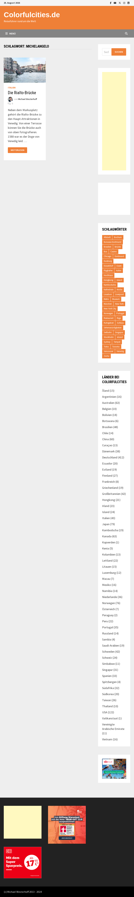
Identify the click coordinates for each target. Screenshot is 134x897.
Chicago (107, 256)
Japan (105, 524)
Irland (105, 506)
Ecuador (107, 463)
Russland (107, 633)
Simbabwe (108, 664)
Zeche (106, 356)
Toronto (116, 346)
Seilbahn (108, 332)
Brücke (118, 246)
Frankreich (108, 482)
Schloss (120, 322)
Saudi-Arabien (110, 645)
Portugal (120, 313)
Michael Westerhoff (27, 99)
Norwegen (108, 313)
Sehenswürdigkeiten (113, 327)
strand (120, 337)
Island (119, 280)
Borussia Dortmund (112, 242)
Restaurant (108, 318)
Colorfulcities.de (32, 15)
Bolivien (107, 415)
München (108, 303)
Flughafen (108, 270)
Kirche (119, 289)
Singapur (119, 332)
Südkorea (108, 694)
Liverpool (119, 294)
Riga (119, 318)
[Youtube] (115, 3)
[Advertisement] (114, 121)
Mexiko (106, 585)
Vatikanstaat (110, 718)
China (105, 439)
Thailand (107, 706)
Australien (108, 403)
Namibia (107, 591)
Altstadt (107, 237)
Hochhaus (108, 275)
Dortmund (119, 256)
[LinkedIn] (128, 3)
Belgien (106, 409)
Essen (119, 265)
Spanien (107, 676)
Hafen (118, 270)
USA (104, 712)
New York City (110, 308)
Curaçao (107, 445)
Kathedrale (108, 289)
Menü (12, 33)
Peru (105, 621)
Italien (12, 87)
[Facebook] (111, 3)
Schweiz (107, 658)
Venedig (120, 351)
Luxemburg (109, 573)
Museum (116, 299)
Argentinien (109, 397)
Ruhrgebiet (109, 322)
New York (119, 303)
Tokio (106, 346)
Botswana (108, 421)
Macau (106, 579)
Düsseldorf (108, 265)
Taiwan (106, 700)
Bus (105, 251)
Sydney (107, 341)
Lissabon (108, 294)
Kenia (105, 548)
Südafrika (108, 688)
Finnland (107, 475)
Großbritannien (111, 494)
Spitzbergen (109, 682)
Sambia (106, 639)
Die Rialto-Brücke (22, 92)
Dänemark (108, 451)
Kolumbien (108, 554)
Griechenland (110, 488)
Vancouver (108, 351)
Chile (105, 433)
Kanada (106, 536)
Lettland (107, 560)
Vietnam (107, 739)
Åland (105, 390)
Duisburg (108, 261)
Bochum (118, 237)
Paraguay (108, 615)
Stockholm (109, 337)
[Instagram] (124, 3)
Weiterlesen (17, 150)
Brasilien (107, 246)
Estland (106, 469)
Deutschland (109, 457)
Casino (113, 251)
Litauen (106, 566)
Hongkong (108, 280)
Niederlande (109, 597)
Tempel (117, 341)
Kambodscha (110, 284)
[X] (120, 3)
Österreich (108, 609)
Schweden (108, 651)
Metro (106, 299)
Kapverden (108, 542)
